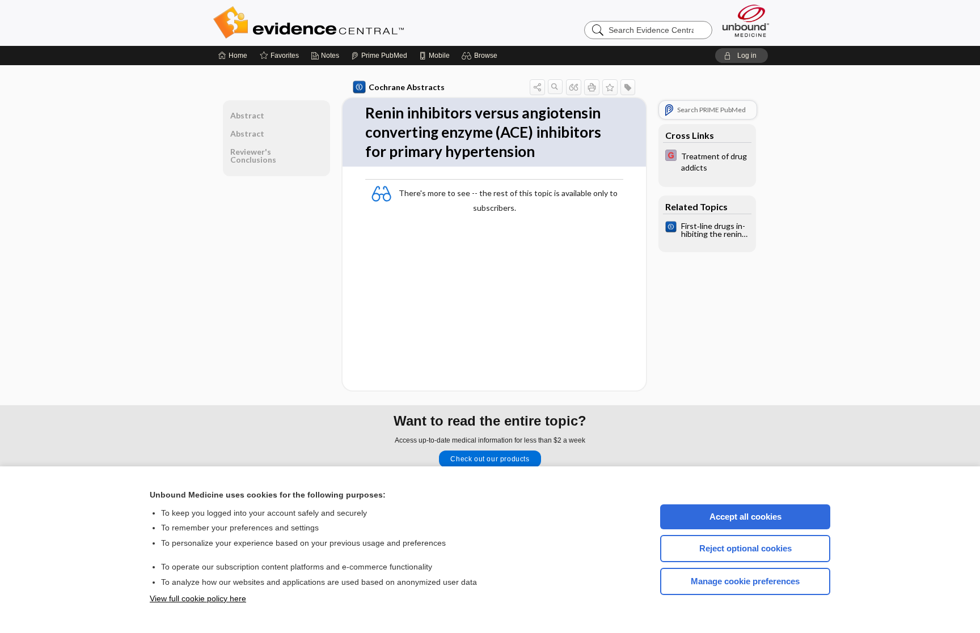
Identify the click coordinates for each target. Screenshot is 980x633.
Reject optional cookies (745, 548)
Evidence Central (354, 23)
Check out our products (489, 459)
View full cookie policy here (198, 598)
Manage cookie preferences (745, 581)
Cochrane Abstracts (407, 87)
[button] (481, 55)
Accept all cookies (745, 516)
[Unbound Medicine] (746, 21)
